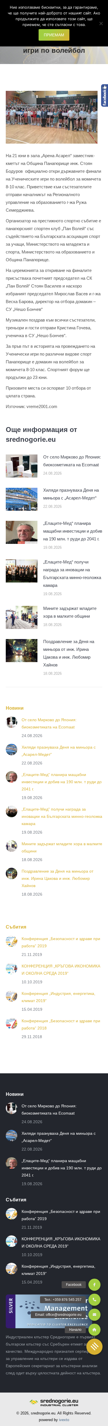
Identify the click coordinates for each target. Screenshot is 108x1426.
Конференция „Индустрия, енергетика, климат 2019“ (58, 997)
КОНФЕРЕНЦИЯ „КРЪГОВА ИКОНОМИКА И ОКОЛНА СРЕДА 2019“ (61, 970)
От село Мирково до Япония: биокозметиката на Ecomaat (72, 460)
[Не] (101, 23)
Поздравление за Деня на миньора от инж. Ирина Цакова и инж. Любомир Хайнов (68, 653)
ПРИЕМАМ (54, 35)
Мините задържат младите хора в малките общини (69, 612)
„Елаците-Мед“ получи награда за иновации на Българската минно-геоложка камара (72, 573)
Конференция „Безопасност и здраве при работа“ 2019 (61, 942)
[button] (94, 1347)
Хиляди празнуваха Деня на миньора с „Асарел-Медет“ (71, 494)
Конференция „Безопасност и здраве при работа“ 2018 (61, 1024)
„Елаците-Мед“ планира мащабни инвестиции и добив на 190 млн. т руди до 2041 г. (72, 531)
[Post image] (21, 466)
